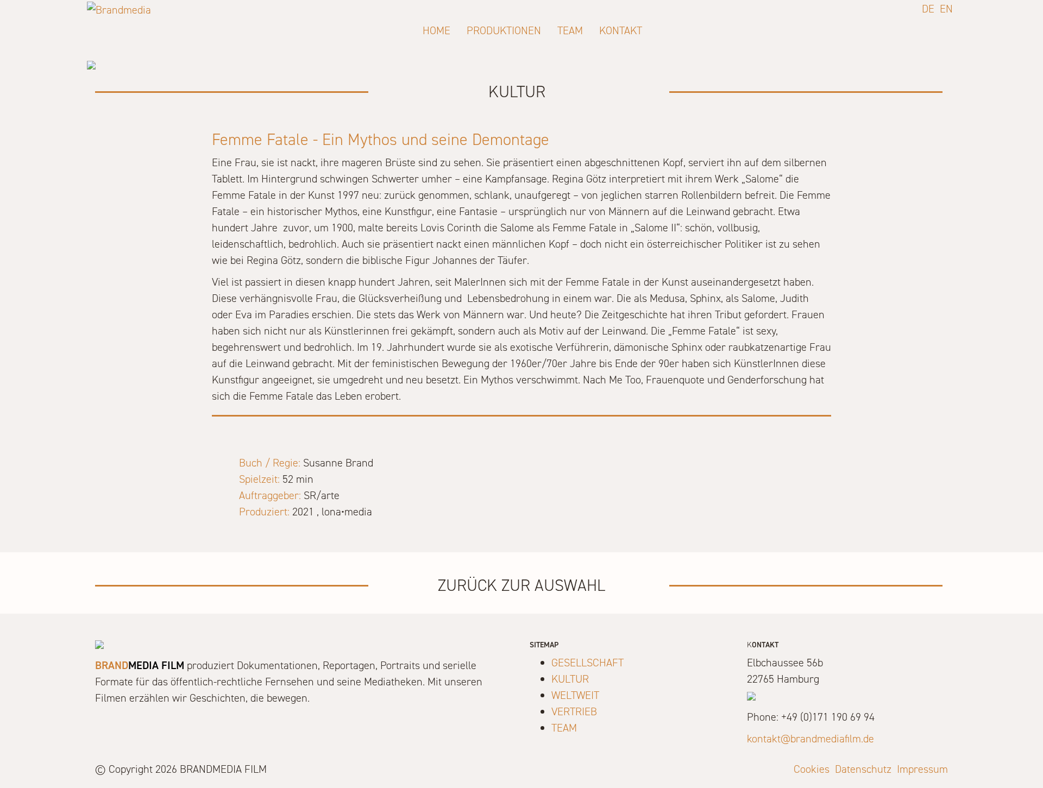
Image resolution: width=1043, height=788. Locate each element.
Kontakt (620, 30)
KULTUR (570, 679)
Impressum (922, 769)
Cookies (812, 769)
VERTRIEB (574, 711)
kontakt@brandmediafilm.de (810, 739)
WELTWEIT (575, 695)
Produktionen (504, 30)
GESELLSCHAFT (587, 662)
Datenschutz (863, 769)
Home (436, 30)
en (946, 9)
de (928, 9)
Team (570, 30)
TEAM (564, 728)
